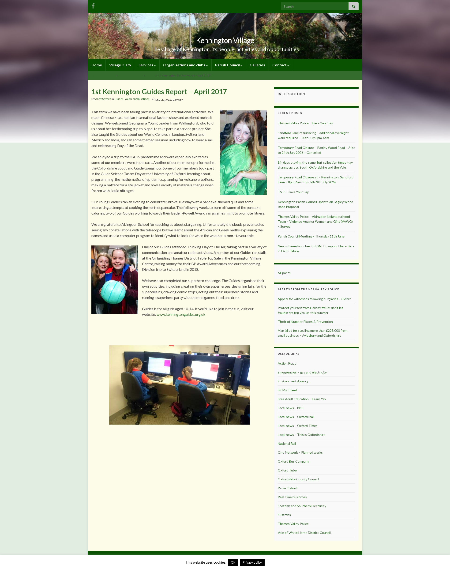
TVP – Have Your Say (293, 192)
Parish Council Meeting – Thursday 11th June (311, 236)
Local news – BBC (291, 408)
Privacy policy (252, 562)
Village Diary (120, 65)
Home (96, 65)
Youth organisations (130, 75)
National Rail (287, 443)
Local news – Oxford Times (298, 426)
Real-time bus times (292, 497)
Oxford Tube (287, 470)
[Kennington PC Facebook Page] (93, 5)
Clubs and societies (103, 75)
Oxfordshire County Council (298, 479)
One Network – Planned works (300, 452)
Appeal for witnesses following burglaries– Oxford (314, 299)
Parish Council (227, 65)
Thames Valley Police (293, 524)
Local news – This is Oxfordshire (301, 435)
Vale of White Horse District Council (304, 533)
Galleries (257, 65)
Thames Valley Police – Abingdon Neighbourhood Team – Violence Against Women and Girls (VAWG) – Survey (315, 221)
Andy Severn (103, 99)
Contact (279, 65)
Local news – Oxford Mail (296, 417)
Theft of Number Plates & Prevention (305, 322)
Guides (150, 75)
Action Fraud (287, 363)
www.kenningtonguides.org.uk (181, 314)
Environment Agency (293, 381)
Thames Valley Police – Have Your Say (305, 123)
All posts (284, 273)
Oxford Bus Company (293, 461)
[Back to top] (439, 558)
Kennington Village (225, 40)
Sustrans (284, 515)
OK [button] (233, 562)
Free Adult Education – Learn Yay (302, 399)
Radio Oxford (287, 488)
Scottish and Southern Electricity (302, 506)
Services (146, 65)
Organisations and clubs (184, 65)
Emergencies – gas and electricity (302, 372)
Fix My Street (287, 390)
